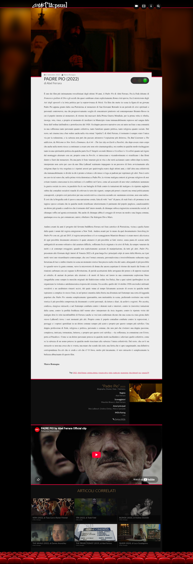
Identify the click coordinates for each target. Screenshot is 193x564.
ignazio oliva (103, 372)
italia (110, 372)
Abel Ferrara (82, 372)
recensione (124, 372)
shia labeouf (133, 372)
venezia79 (145, 372)
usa (140, 372)
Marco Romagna (69, 75)
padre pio (116, 372)
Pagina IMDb (119, 419)
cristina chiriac (92, 372)
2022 (75, 372)
